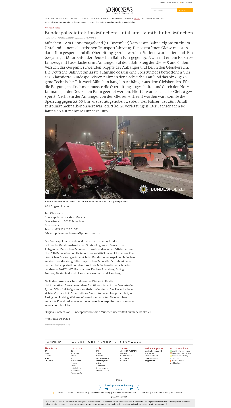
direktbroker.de (151, 358)
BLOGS (162, 2)
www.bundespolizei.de (105, 301)
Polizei (57, 28)
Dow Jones (49, 360)
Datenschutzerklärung (100, 392)
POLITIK (85, 19)
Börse (73, 351)
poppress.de (150, 360)
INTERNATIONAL (148, 19)
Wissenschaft (76, 360)
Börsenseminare (102, 370)
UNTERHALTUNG (103, 19)
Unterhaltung (76, 368)
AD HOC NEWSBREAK (128, 351)
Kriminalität (49, 28)
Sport (73, 358)
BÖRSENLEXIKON (172, 2)
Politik (73, 356)
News (60, 392)
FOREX (98, 353)
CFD (97, 351)
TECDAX (48, 356)
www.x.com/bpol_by (57, 305)
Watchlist (124, 353)
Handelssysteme (102, 358)
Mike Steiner (176, 392)
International (76, 370)
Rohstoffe (99, 356)
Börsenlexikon (54, 341)
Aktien (98, 363)
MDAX (47, 353)
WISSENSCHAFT (117, 19)
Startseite (66, 22)
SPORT (92, 19)
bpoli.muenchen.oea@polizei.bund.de (77, 233)
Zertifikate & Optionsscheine (102, 366)
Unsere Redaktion (160, 392)
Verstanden (159, 404)
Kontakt (123, 360)
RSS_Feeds (124, 358)
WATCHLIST (189, 2)
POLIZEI (137, 19)
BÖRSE (66, 19)
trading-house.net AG (153, 351)
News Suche (183, 10)
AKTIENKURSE (56, 19)
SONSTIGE (160, 19)
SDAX (47, 358)
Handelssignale (102, 360)
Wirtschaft (75, 353)
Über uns (145, 392)
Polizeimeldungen (79, 22)
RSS (182, 2)
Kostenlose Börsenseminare (151, 354)
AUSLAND (129, 19)
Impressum (82, 392)
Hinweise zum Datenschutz (125, 392)
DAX (46, 351)
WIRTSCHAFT (75, 19)
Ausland (74, 363)
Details (151, 404)
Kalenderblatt (76, 373)
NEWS (47, 19)
